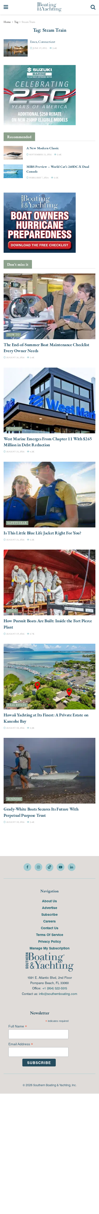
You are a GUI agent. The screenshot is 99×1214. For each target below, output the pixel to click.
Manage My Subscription (49, 948)
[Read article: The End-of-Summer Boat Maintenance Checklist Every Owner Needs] (49, 306)
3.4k (54, 48)
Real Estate (16, 705)
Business (14, 429)
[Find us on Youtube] (60, 867)
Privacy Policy (49, 941)
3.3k (31, 539)
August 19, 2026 (15, 633)
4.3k (31, 451)
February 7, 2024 (39, 177)
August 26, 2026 (15, 357)
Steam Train (28, 22)
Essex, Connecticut (42, 41)
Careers (49, 921)
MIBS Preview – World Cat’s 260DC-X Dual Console (57, 169)
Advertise (49, 907)
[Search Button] (93, 7)
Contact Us (49, 928)
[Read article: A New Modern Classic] (13, 153)
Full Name (17, 1026)
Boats (12, 611)
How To (13, 335)
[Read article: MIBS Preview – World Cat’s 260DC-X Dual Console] (13, 171)
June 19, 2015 (39, 48)
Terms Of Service (49, 934)
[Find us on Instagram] (38, 867)
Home (7, 22)
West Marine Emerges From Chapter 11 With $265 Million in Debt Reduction (48, 442)
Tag (16, 22)
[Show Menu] (6, 7)
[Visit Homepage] (49, 7)
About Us (49, 901)
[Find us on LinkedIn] (71, 867)
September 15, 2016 (40, 154)
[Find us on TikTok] (49, 867)
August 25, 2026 (15, 451)
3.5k (55, 177)
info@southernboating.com (58, 994)
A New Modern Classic (42, 148)
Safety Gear (17, 523)
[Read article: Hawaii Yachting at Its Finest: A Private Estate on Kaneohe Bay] (49, 676)
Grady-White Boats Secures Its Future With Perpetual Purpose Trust (41, 812)
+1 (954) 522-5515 (54, 988)
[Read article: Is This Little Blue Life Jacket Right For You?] (49, 494)
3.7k (31, 633)
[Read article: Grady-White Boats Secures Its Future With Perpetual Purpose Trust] (49, 771)
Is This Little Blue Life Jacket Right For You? (42, 533)
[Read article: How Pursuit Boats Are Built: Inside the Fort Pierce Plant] (49, 582)
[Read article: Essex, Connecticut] (16, 48)
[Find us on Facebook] (27, 867)
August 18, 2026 (15, 727)
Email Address (20, 1044)
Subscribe (49, 914)
